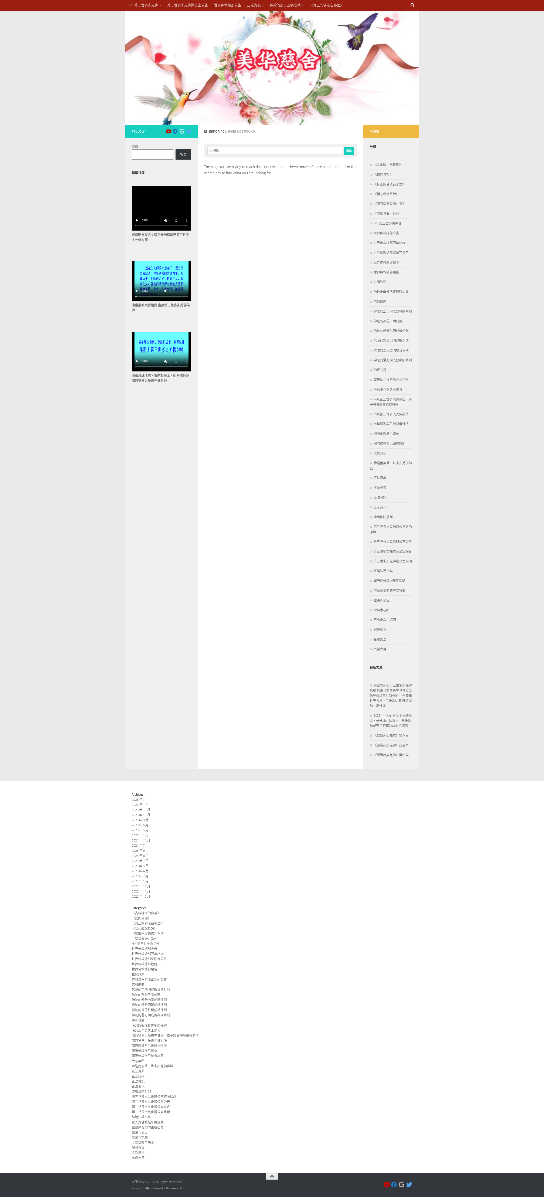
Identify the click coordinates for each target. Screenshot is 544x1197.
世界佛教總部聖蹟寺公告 (391, 253)
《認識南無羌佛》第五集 (391, 745)
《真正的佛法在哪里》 (327, 5)
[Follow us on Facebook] (175, 131)
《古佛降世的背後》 (388, 165)
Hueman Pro (176, 1188)
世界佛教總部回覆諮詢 (389, 243)
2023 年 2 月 (140, 876)
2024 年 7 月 (140, 845)
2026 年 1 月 (140, 805)
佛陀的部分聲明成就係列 (391, 350)
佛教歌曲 (380, 301)
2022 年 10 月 (141, 896)
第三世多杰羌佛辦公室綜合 (393, 551)
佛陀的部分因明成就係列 (391, 341)
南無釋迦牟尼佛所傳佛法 (391, 424)
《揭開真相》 (383, 174)
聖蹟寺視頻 (382, 610)
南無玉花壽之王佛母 (388, 389)
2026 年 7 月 (140, 800)
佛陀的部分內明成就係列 (391, 331)
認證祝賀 (380, 630)
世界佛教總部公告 (227, 5)
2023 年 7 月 (140, 861)
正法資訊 (254, 5)
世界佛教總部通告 (386, 272)
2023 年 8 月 (140, 856)
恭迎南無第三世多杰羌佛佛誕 (152, 1066)
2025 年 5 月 (140, 830)
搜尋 (135, 147)
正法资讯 (380, 507)
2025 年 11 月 (141, 810)
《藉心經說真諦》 (386, 194)
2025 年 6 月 (140, 825)
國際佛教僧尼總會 (386, 434)
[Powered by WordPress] (147, 1188)
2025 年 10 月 (141, 815)
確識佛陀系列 (383, 517)
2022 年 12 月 (141, 886)
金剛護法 (380, 639)
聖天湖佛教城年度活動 (389, 581)
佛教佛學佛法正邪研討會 (391, 292)
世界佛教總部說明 (386, 262)
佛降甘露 (380, 370)
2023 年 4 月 (140, 871)
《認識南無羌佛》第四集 (391, 755)
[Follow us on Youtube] (168, 131)
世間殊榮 (380, 282)
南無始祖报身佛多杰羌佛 (391, 380)
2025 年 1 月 (140, 835)
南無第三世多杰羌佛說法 (391, 414)
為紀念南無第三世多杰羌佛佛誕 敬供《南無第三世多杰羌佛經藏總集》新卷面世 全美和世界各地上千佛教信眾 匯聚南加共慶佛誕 (391, 695)
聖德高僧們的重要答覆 (389, 590)
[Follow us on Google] (181, 131)
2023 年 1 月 (140, 881)
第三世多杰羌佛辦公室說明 (393, 561)
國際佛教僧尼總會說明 (389, 443)
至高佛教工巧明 (385, 620)
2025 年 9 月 (140, 820)
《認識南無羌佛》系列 (389, 204)
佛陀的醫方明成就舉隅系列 (393, 360)
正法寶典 (380, 478)
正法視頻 (380, 488)
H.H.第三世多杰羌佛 (143, 5)
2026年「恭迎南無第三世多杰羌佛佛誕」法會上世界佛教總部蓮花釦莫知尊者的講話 (391, 721)
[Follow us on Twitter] (188, 131)
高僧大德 (380, 649)
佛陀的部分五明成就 (285, 5)
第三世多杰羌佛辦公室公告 (187, 5)
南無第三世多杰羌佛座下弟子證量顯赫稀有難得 (165, 1035)
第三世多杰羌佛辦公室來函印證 (154, 1097)
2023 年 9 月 (140, 851)
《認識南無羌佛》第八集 (391, 735)
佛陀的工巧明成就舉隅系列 (393, 311)
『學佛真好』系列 (386, 213)
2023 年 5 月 (140, 866)
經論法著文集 (383, 571)
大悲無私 (380, 453)
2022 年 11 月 (141, 891)
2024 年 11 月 (141, 840)
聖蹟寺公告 (382, 600)
